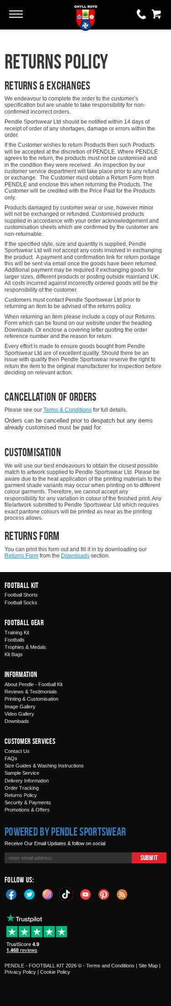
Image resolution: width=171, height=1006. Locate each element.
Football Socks (21, 602)
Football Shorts (21, 595)
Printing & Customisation (31, 699)
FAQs (11, 758)
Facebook (11, 894)
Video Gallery (19, 714)
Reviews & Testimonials (31, 691)
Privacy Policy (20, 972)
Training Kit (17, 632)
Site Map (148, 965)
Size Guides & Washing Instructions (44, 765)
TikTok (66, 894)
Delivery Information (27, 780)
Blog (122, 894)
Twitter (29, 894)
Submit (149, 858)
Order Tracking (22, 788)
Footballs (15, 639)
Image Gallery (20, 706)
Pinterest (104, 894)
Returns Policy (21, 795)
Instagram (48, 894)
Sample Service (22, 773)
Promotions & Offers (27, 809)
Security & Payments (28, 802)
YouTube (86, 894)
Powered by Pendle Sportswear (65, 831)
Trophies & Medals (25, 647)
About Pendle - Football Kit (33, 684)
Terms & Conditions (67, 410)
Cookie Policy (55, 972)
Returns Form (21, 556)
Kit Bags (14, 654)
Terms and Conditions (110, 965)
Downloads (75, 556)
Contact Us (17, 751)
